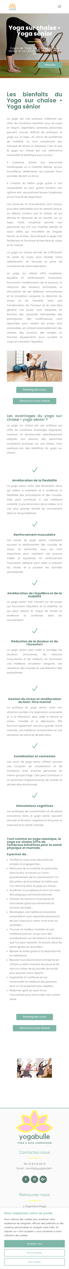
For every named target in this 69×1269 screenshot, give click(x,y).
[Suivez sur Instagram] (34, 1179)
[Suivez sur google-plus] (43, 1179)
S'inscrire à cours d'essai (35, 401)
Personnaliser (34, 1252)
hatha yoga (35, 183)
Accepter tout (34, 1243)
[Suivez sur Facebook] (25, 1179)
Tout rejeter (34, 1261)
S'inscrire (50, 64)
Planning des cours (34, 389)
